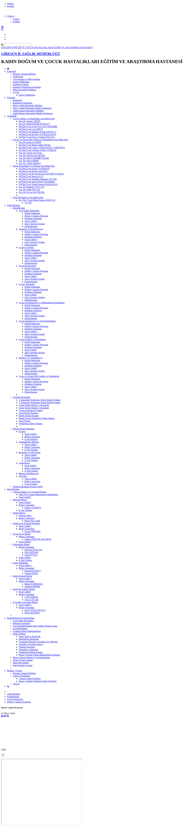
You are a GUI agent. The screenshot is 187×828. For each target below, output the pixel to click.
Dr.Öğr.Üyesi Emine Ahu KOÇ (33, 171)
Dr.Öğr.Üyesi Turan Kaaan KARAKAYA (38, 184)
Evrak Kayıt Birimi (22, 534)
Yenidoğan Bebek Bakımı (31, 652)
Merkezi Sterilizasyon (29, 473)
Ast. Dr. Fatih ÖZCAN (29, 189)
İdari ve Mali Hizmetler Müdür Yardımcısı (32, 108)
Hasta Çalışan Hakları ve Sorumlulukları (31, 657)
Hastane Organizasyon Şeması (27, 87)
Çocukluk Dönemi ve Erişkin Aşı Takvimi (38, 641)
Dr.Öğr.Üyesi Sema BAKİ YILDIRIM (36, 181)
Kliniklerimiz (19, 208)
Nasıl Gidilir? (31, 295)
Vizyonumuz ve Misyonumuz (26, 79)
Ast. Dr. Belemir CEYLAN (31, 187)
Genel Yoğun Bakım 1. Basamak (34, 405)
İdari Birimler (13, 489)
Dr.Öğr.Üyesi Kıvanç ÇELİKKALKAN (37, 134)
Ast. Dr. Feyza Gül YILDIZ (32, 192)
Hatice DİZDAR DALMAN (38, 539)
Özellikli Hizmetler (21, 397)
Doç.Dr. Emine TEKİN (29, 121)
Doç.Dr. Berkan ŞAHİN (30, 142)
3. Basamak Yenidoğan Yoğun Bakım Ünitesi (39, 402)
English (10, 6)
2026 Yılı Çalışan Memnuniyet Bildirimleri (38, 494)
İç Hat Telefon (31, 450)
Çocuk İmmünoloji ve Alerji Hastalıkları (37, 321)
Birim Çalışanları (32, 436)
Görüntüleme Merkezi (29, 442)
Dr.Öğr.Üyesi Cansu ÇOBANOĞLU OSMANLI (42, 147)
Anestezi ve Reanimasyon (31, 229)
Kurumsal (11, 71)
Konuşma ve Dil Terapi (29, 452)
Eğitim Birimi (19, 513)
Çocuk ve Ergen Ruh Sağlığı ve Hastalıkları (39, 376)
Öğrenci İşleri (25, 515)
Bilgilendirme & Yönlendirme (20, 618)
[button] (11, 16)
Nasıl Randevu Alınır (22, 665)
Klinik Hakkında (32, 213)
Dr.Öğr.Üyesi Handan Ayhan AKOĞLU (37, 132)
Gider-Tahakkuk (20, 563)
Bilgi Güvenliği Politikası (24, 89)
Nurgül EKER (31, 573)
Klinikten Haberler (33, 218)
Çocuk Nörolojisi (27, 284)
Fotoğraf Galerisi (20, 84)
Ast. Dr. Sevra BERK (29, 160)
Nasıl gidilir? (30, 465)
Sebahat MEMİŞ (32, 586)
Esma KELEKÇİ (32, 571)
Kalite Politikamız (21, 82)
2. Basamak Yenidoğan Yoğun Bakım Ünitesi (39, 400)
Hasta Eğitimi (19, 634)
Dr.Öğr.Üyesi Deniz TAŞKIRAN (34, 168)
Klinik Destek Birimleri (23, 429)
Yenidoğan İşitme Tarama (30, 423)
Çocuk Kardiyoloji (27, 266)
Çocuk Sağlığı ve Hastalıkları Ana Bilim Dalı (33, 118)
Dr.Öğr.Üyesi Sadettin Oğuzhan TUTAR (38, 179)
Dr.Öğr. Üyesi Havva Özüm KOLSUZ (37, 137)
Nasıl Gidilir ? (31, 221)
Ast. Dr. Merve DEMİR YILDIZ (34, 158)
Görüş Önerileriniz (21, 676)
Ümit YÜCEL (31, 555)
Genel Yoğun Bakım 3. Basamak (34, 408)
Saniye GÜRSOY (33, 507)
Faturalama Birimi (21, 544)
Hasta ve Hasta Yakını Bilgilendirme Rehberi (39, 655)
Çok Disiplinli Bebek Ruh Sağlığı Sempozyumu (35, 626)
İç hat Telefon (31, 484)
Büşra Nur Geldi (32, 521)
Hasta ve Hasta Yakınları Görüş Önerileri (37, 681)
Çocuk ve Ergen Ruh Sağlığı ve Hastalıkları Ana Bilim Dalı (40, 139)
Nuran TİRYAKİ (32, 531)
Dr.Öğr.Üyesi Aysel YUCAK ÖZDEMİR (38, 126)
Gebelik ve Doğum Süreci (31, 644)
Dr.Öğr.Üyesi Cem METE (31, 129)
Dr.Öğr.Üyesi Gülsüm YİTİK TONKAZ (37, 150)
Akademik (12, 116)
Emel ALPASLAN (33, 549)
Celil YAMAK (31, 597)
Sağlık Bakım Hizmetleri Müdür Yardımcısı (33, 113)
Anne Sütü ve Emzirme (29, 636)
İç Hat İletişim (31, 439)
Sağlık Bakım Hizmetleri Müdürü (28, 111)
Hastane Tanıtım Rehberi (24, 74)
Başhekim (17, 100)
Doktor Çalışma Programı (36, 216)
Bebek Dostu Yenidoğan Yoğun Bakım (36, 418)
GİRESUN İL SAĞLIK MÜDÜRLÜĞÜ (30, 54)
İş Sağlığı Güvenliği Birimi (25, 602)
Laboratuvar (24, 463)
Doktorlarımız (31, 226)
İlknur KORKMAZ (34, 584)
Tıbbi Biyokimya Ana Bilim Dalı (28, 197)
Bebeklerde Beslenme (29, 639)
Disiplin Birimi (20, 500)
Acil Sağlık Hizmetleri (29, 210)
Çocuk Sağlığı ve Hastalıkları (32, 339)
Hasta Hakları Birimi (22, 576)
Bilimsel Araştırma (21, 623)
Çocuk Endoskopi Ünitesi (31, 410)
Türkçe (10, 3)
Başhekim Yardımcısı (22, 103)
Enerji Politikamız (27, 95)
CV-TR (28, 203)
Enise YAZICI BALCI (35, 610)
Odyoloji (23, 476)
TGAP (16, 92)
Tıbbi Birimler (13, 205)
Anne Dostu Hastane (28, 413)
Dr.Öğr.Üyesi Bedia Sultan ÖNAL (35, 145)
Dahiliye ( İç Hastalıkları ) (31, 358)
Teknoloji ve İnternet (28, 649)
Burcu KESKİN (32, 613)
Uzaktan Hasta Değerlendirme (27, 631)
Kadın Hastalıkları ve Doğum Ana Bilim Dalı (34, 166)
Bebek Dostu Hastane (29, 415)
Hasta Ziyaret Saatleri (23, 660)
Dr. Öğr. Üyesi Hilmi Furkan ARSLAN (37, 200)
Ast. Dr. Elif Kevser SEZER (32, 155)
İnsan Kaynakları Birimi (24, 589)
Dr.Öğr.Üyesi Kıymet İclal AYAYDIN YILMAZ (41, 174)
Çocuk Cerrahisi (26, 247)
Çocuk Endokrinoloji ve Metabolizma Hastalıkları (42, 302)
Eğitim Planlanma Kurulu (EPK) (28, 486)
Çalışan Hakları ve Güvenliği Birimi (29, 492)
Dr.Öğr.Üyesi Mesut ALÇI (31, 176)
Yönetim (11, 97)
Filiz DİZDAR (31, 552)
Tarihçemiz (18, 76)
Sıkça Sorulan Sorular (35, 224)
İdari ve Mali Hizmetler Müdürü (27, 105)
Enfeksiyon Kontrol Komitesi (26, 523)
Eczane (22, 431)
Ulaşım (16, 684)
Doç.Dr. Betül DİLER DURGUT (34, 124)
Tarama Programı (27, 647)
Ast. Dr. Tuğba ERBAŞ (30, 163)
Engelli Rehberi (20, 628)
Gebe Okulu (24, 421)
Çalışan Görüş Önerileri (30, 678)
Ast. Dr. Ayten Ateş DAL (30, 153)
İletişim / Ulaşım (14, 670)
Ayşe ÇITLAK (32, 599)
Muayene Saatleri (21, 663)
